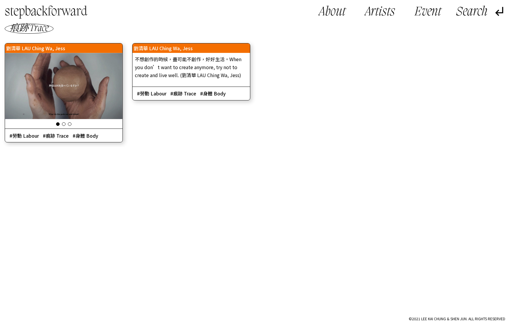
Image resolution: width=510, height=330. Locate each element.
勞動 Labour (25, 135)
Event (428, 12)
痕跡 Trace (57, 135)
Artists (380, 12)
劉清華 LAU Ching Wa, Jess (35, 48)
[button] (58, 124)
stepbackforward (46, 12)
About (332, 12)
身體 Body (87, 135)
